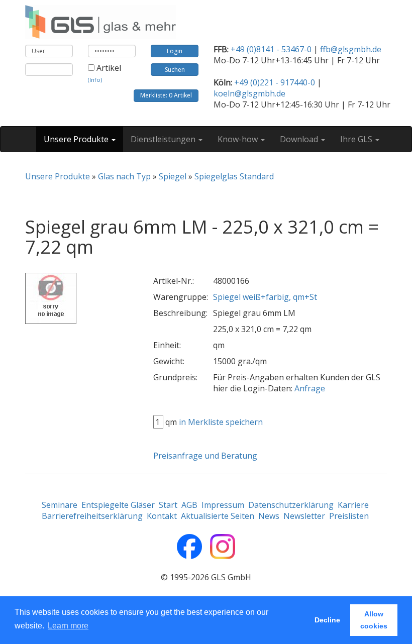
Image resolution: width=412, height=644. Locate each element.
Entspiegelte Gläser (118, 504)
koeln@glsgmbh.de (249, 93)
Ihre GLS (357, 139)
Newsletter (304, 515)
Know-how (239, 139)
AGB (189, 504)
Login (174, 51)
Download (300, 139)
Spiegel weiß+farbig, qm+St (265, 296)
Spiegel (172, 176)
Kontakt (162, 515)
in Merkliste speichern (221, 421)
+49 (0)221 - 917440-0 (274, 82)
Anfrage (309, 388)
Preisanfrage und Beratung (205, 455)
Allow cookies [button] (373, 620)
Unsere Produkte (77, 139)
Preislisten (349, 515)
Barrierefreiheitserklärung (92, 515)
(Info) (95, 79)
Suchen (175, 69)
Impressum (222, 504)
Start (168, 504)
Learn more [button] (68, 625)
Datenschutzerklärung (291, 504)
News (268, 515)
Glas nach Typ (124, 176)
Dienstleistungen (164, 139)
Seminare (59, 504)
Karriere (353, 504)
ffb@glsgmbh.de (350, 49)
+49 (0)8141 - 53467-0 (271, 49)
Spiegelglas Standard (234, 176)
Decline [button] (327, 620)
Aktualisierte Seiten (217, 515)
